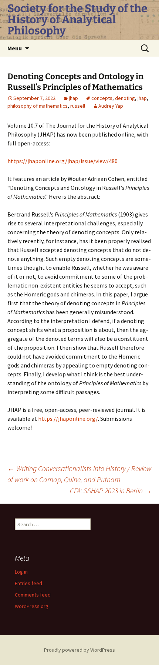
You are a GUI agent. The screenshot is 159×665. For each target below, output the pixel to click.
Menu (14, 48)
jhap (73, 98)
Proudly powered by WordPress (79, 649)
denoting (125, 98)
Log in (21, 571)
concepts (101, 98)
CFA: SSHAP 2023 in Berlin (111, 490)
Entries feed (28, 583)
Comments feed (33, 594)
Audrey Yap (110, 106)
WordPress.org (31, 606)
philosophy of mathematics (37, 106)
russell (77, 106)
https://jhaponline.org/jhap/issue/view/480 (62, 161)
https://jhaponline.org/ (68, 418)
